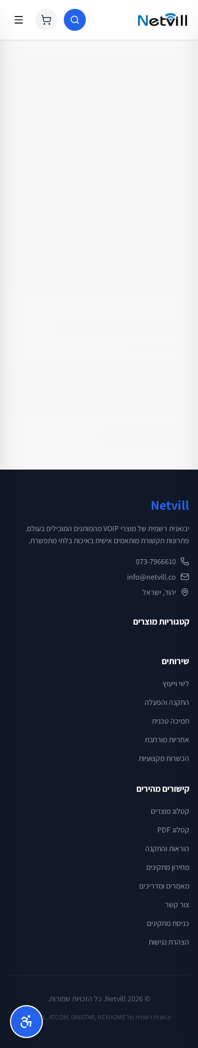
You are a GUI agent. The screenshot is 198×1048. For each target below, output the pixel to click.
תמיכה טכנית (170, 721)
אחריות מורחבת (167, 739)
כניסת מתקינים (168, 923)
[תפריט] (19, 20)
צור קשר (177, 904)
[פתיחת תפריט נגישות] (26, 1021)
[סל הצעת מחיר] (46, 20)
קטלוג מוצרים (170, 811)
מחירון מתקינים (167, 867)
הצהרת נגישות (168, 942)
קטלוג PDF (173, 830)
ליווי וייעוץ (176, 683)
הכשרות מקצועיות (164, 758)
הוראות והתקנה (167, 848)
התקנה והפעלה (167, 702)
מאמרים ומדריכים (164, 886)
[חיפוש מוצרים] (75, 20)
